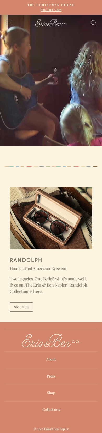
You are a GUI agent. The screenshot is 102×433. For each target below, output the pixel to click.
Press (51, 376)
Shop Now (21, 307)
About (51, 359)
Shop (51, 392)
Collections (51, 409)
